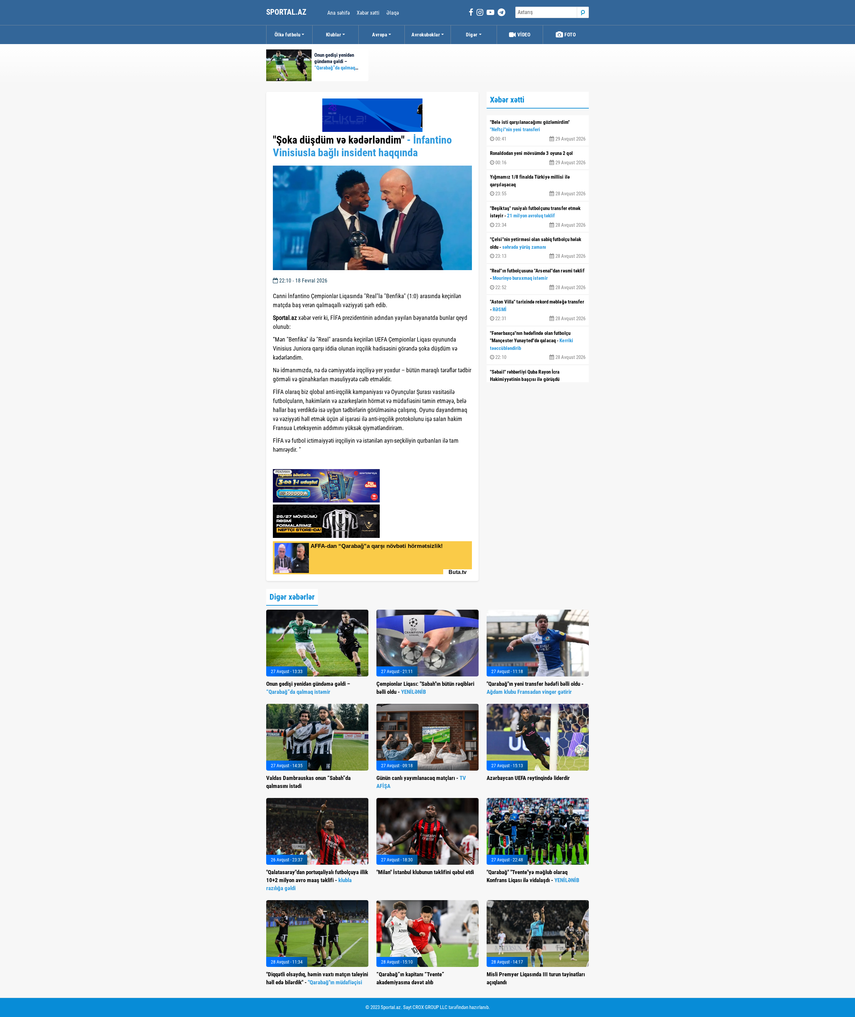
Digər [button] (472, 35)
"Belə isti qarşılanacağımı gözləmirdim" (537, 130)
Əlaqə (392, 13)
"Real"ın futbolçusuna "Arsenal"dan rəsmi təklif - (537, 279)
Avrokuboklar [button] (425, 35)
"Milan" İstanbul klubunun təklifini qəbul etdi (425, 872)
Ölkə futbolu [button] (288, 35)
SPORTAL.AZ (287, 12)
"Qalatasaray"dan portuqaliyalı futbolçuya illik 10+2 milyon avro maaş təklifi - (317, 880)
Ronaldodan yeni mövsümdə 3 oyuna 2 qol (537, 158)
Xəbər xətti (368, 13)
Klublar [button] (333, 35)
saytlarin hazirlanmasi (300, 461)
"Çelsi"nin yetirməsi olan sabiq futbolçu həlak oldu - (537, 247)
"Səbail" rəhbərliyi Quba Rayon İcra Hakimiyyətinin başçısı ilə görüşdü (537, 380)
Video (523, 35)
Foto (569, 35)
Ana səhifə (338, 13)
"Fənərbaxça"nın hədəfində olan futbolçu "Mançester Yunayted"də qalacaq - (537, 345)
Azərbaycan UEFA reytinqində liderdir (528, 778)
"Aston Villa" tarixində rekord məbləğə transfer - (537, 310)
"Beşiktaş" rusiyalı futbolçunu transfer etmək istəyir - (537, 216)
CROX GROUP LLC (430, 1007)
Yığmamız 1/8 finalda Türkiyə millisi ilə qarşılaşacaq (537, 185)
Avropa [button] (379, 35)
